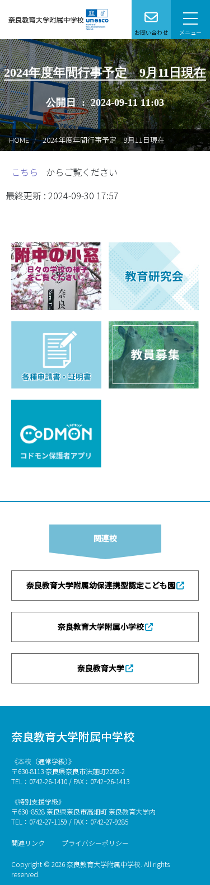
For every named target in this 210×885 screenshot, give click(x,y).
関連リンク (28, 842)
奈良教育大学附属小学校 (101, 626)
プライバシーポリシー (95, 842)
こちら (25, 172)
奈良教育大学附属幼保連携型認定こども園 (100, 585)
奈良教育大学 (100, 667)
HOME (19, 139)
